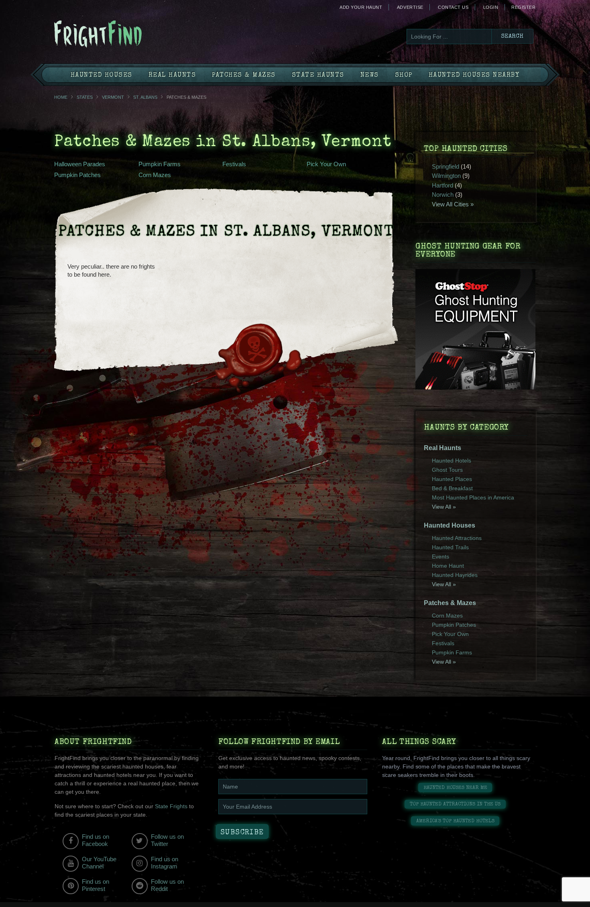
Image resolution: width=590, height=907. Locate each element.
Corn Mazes (154, 174)
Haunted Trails (450, 547)
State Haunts (318, 75)
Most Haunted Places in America (473, 497)
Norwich (443, 194)
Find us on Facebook (95, 840)
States (85, 97)
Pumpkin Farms (159, 164)
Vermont (113, 97)
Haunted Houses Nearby (474, 75)
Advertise (410, 7)
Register (523, 7)
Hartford (442, 185)
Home (60, 97)
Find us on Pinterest (95, 885)
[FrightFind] (130, 34)
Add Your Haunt (361, 7)
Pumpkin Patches (77, 174)
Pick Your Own (326, 164)
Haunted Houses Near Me (455, 788)
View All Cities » (453, 204)
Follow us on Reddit (167, 885)
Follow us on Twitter (167, 840)
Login (490, 7)
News (369, 75)
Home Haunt (448, 566)
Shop (404, 75)
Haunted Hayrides (455, 575)
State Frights (171, 806)
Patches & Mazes (244, 75)
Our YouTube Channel (99, 863)
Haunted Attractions (457, 538)
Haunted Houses (101, 75)
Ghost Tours (447, 470)
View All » (444, 506)
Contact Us (453, 7)
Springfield (445, 166)
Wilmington (446, 175)
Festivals (234, 164)
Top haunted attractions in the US (455, 804)
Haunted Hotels (451, 460)
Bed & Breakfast (452, 488)
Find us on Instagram (164, 863)
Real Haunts (172, 75)
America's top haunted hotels (455, 821)
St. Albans (145, 97)
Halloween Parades (79, 164)
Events (440, 556)
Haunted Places (452, 479)
